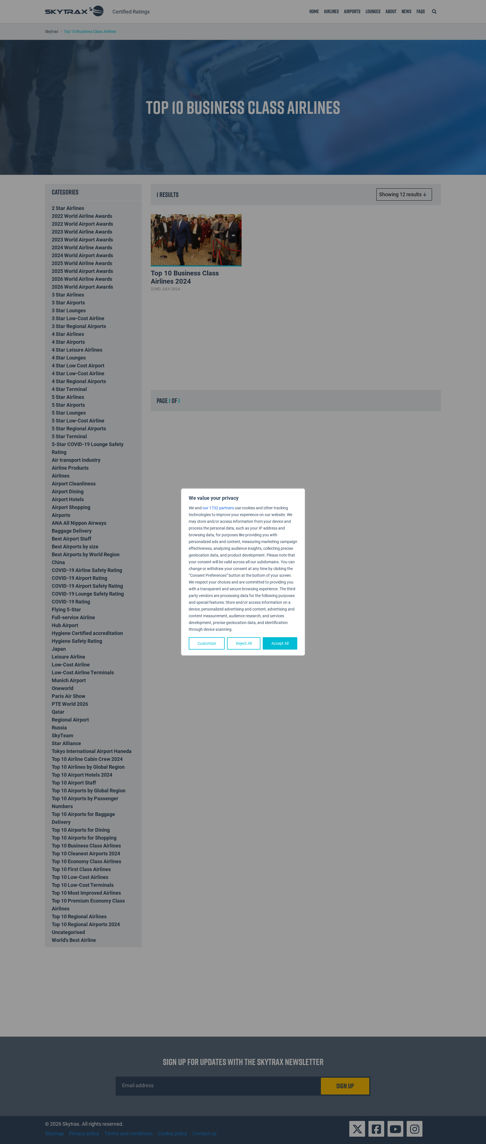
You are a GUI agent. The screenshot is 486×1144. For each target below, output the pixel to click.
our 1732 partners (218, 507)
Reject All (244, 643)
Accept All (280, 643)
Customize (206, 643)
